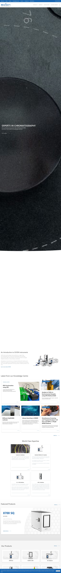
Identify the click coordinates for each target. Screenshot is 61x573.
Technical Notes (46, 381)
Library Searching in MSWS (30, 418)
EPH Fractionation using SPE (8, 386)
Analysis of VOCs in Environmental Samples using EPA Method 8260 (49, 394)
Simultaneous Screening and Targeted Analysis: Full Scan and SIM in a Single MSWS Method (50, 420)
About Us (2, 1)
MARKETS (40, 4)
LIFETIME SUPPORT (54, 4)
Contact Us (27, 1)
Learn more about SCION (6, 366)
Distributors (32, 1)
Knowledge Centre (16, 1)
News (7, 1)
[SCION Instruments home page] (5, 6)
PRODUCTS (35, 4)
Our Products (6, 546)
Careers (22, 1)
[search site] (59, 4)
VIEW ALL (55, 435)
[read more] (17, 402)
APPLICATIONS (46, 4)
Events (10, 1)
